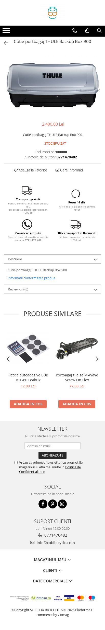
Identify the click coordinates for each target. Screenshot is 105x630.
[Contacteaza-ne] (74, 31)
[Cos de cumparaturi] (87, 31)
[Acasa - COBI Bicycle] (52, 13)
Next (97, 89)
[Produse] (7, 32)
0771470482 (55, 535)
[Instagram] (62, 503)
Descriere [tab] (15, 259)
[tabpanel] (52, 84)
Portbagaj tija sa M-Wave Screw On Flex (77, 377)
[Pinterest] (52, 503)
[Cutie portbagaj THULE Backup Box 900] (52, 84)
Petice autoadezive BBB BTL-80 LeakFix (28, 377)
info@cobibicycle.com (55, 542)
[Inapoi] (4, 42)
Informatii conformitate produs (31, 278)
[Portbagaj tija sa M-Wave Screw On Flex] (77, 348)
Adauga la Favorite (32, 170)
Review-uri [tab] (18, 289)
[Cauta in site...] (99, 31)
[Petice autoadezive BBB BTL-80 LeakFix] (28, 348)
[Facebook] (42, 503)
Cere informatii (71, 170)
